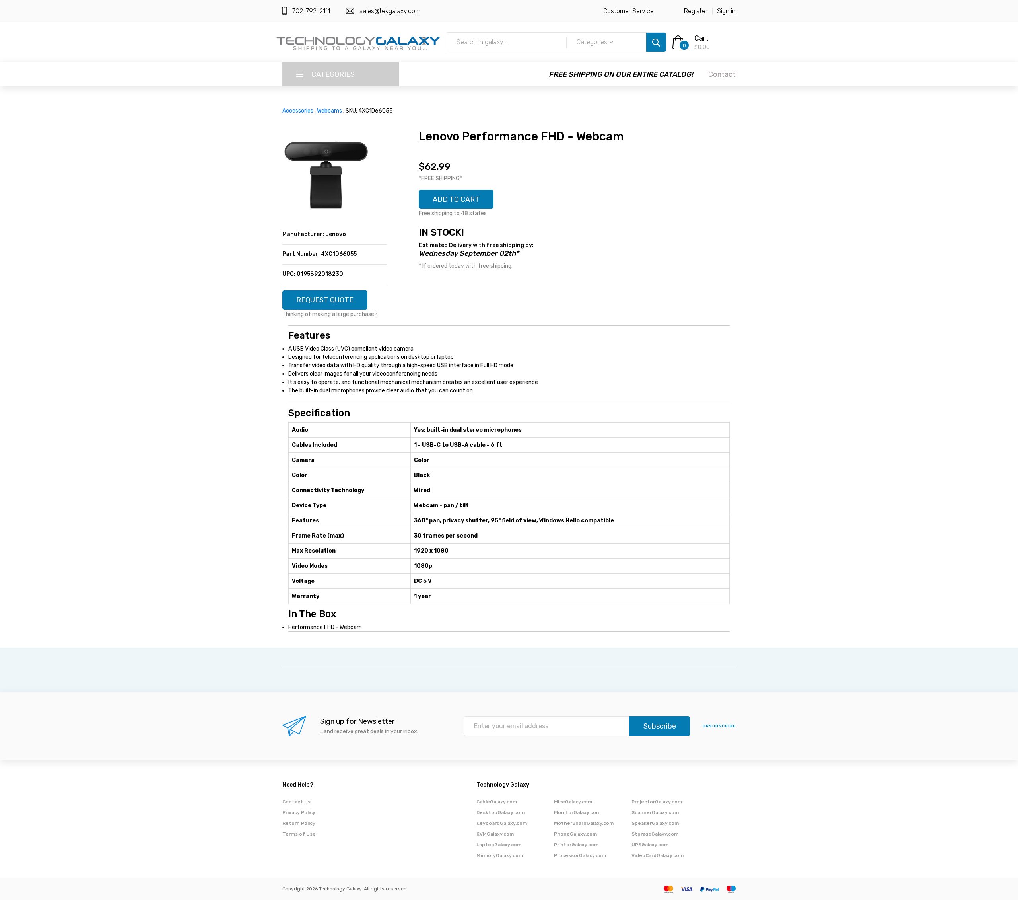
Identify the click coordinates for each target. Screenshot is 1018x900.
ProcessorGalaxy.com (580, 855)
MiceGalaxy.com (573, 802)
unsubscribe (719, 726)
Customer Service (628, 11)
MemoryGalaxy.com (499, 855)
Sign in (726, 11)
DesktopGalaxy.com (500, 812)
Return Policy (298, 823)
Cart (701, 38)
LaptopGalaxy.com (498, 844)
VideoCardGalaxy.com (657, 855)
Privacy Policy (298, 812)
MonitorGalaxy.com (577, 812)
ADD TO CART (456, 199)
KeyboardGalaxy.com (501, 823)
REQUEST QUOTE (325, 300)
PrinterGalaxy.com (576, 844)
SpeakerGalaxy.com (655, 823)
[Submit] (656, 42)
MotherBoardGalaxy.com (584, 823)
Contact (722, 74)
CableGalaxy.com (496, 802)
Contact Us (296, 802)
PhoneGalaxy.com (575, 834)
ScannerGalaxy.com (655, 812)
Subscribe (659, 726)
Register (695, 11)
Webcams (329, 110)
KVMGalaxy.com (495, 834)
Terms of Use (299, 834)
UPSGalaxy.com (649, 844)
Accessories (297, 110)
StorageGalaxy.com (654, 834)
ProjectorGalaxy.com (656, 802)
